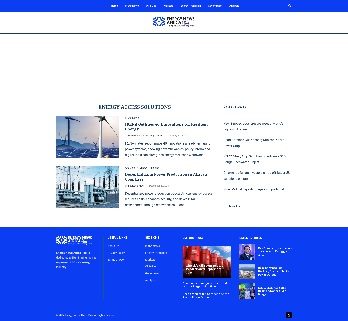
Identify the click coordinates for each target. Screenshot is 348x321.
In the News (132, 5)
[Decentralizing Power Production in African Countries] (87, 187)
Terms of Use (116, 259)
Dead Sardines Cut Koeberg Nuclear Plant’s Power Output (206, 295)
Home (114, 5)
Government (215, 5)
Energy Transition (191, 5)
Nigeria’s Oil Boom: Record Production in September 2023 (204, 269)
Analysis (234, 5)
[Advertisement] (174, 64)
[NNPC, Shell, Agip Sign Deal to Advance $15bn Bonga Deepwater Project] (247, 291)
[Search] (290, 6)
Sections (152, 237)
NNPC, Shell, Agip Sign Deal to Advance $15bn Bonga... (272, 291)
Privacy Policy (116, 252)
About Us (113, 246)
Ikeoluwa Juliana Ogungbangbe (145, 135)
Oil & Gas (151, 5)
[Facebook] (289, 315)
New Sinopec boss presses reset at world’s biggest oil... (275, 252)
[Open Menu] (58, 6)
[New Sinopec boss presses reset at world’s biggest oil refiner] (247, 252)
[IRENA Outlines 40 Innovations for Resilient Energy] (87, 137)
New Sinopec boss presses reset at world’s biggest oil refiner (205, 285)
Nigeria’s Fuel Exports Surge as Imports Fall (254, 189)
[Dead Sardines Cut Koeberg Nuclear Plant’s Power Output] (247, 271)
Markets (168, 5)
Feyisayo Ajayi (136, 185)
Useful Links (117, 237)
